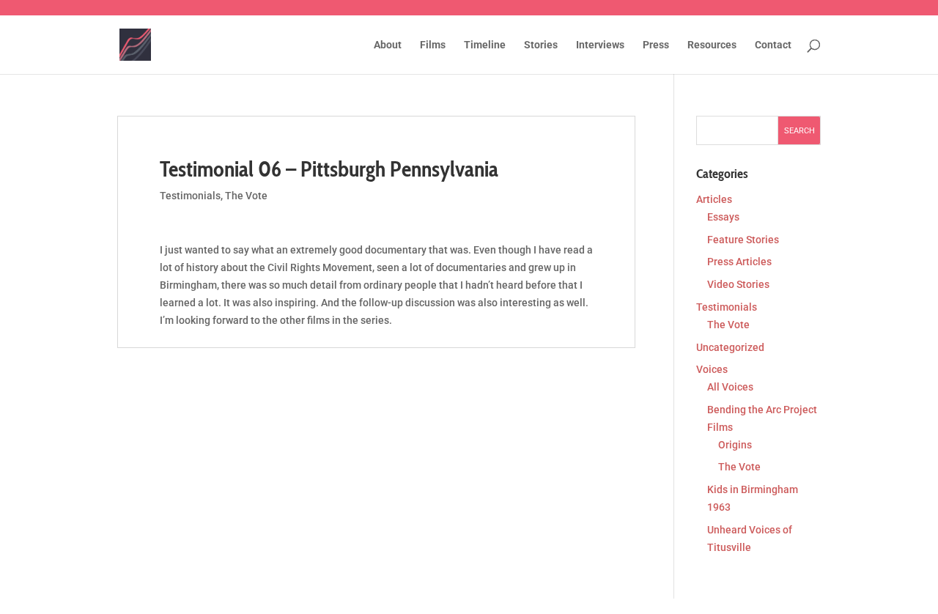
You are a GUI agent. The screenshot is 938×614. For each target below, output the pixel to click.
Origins (735, 445)
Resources (711, 45)
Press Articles (739, 261)
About (388, 45)
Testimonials (190, 195)
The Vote (246, 195)
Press (656, 45)
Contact (773, 45)
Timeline (485, 45)
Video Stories (738, 284)
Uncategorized (730, 347)
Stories (541, 45)
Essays (723, 217)
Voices (712, 369)
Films (433, 45)
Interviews (600, 45)
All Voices (730, 387)
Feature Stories (743, 239)
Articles (714, 199)
